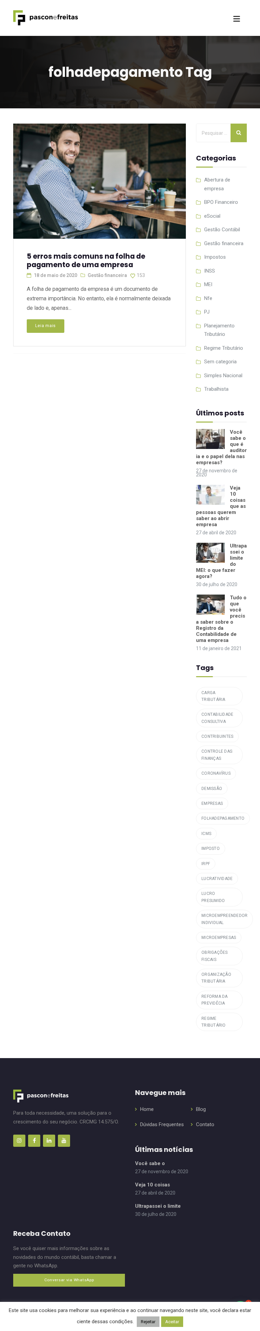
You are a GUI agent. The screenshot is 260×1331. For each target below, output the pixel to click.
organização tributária (216, 978)
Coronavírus (216, 773)
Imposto (210, 848)
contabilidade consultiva (217, 718)
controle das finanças (216, 754)
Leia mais (45, 325)
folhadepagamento (222, 818)
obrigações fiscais (214, 956)
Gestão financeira (107, 275)
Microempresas (218, 937)
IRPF (205, 863)
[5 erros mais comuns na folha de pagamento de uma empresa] (98, 178)
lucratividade (217, 878)
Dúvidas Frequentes (162, 1124)
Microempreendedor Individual (224, 919)
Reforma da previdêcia (214, 1000)
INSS (209, 271)
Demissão (211, 788)
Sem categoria (220, 362)
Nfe (208, 298)
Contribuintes (217, 736)
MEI (208, 284)
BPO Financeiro (221, 202)
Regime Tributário (223, 348)
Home (147, 1109)
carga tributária (213, 696)
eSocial (212, 216)
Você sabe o (150, 1163)
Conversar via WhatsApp (69, 1280)
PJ (207, 312)
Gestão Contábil (222, 230)
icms (206, 833)
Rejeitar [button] (148, 1321)
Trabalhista (216, 389)
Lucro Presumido (213, 897)
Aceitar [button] (172, 1321)
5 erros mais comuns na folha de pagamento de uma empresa (86, 260)
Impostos (215, 257)
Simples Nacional (223, 375)
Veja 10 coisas (152, 1185)
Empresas (212, 803)
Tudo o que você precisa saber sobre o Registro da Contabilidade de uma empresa (221, 619)
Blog (201, 1109)
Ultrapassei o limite (158, 1206)
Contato (205, 1124)
